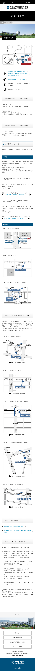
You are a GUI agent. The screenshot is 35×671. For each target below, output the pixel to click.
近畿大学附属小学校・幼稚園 (17, 642)
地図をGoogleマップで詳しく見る (16, 79)
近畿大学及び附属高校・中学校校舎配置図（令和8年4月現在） (18, 74)
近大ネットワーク (17, 646)
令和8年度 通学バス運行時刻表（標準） (14, 526)
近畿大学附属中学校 (17, 637)
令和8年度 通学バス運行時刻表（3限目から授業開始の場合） (17, 531)
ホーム (2, 22)
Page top (17, 614)
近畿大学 (17, 633)
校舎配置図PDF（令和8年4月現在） (17, 71)
